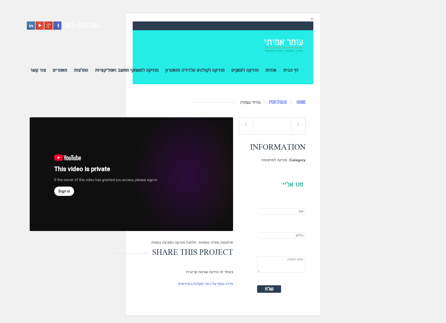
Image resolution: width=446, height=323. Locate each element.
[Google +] (48, 25)
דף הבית (291, 70)
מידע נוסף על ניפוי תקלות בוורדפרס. (205, 284)
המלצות (81, 70)
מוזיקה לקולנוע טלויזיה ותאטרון (195, 70)
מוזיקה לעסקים (245, 70)
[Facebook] (57, 25)
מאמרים (60, 70)
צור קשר (38, 70)
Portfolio (278, 102)
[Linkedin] (31, 25)
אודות (270, 70)
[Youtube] (40, 25)
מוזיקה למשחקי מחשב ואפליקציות (126, 70)
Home (301, 102)
